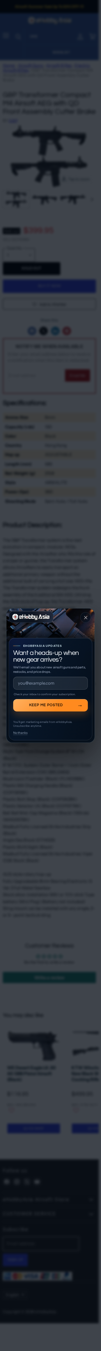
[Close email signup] (85, 617)
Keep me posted (46, 705)
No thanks (20, 733)
